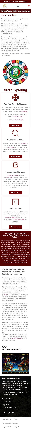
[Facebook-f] (4, 413)
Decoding (24, 111)
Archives (23, 143)
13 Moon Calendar (19, 219)
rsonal (11, 175)
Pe (9, 175)
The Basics (5, 419)
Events (16, 419)
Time (5, 218)
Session (16, 175)
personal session (16, 338)
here (5, 295)
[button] (18, 6)
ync (18, 116)
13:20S (15, 116)
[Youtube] (13, 413)
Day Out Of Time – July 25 (10, 427)
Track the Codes (7, 399)
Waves (9, 218)
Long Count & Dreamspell (10, 423)
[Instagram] (9, 413)
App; (20, 116)
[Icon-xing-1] (18, 413)
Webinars (14, 218)
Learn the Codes (7, 402)
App (21, 120)
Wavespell (9, 177)
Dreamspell (16, 120)
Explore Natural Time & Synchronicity (15, 1)
